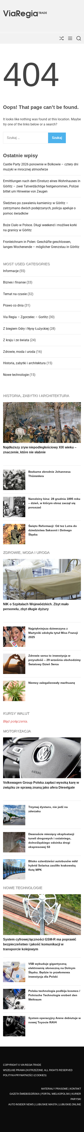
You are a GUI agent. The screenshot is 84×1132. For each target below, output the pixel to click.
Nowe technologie (16, 375)
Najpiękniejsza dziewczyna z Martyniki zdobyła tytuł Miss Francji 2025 (53, 633)
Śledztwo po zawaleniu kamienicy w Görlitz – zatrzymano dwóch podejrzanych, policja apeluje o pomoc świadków (39, 208)
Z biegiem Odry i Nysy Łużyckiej (26, 329)
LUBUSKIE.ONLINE (70, 1104)
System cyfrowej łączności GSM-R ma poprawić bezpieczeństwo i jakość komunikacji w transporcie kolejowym (39, 944)
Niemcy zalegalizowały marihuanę (51, 682)
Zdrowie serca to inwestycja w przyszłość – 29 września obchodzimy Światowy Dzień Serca (54, 660)
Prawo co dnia (13, 305)
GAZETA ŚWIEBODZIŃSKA (25, 1093)
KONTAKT (75, 1088)
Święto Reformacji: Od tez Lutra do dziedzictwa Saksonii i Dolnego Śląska (52, 530)
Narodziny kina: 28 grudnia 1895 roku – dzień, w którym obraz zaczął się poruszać (54, 503)
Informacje (11, 271)
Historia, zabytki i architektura (24, 363)
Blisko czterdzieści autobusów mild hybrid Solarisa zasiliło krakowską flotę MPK (53, 865)
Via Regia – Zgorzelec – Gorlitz (25, 317)
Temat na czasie (15, 294)
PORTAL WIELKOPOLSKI (55, 1093)
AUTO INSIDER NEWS (21, 1104)
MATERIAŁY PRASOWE (54, 1088)
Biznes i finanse (14, 282)
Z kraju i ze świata (16, 340)
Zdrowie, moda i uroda (19, 352)
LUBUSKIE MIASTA (46, 1104)
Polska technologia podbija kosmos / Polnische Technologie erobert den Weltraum (54, 995)
